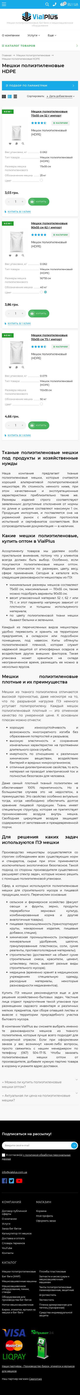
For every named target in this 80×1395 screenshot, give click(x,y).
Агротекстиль (47, 1294)
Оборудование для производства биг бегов (16, 1298)
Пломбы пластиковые (52, 1271)
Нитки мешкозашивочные (17, 1304)
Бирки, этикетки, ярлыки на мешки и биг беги (19, 1311)
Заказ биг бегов (11, 1228)
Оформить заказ (46, 1220)
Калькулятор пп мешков (16, 1233)
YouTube (7, 1248)
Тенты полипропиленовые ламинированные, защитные (56, 1289)
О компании (9, 1218)
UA (76, 4)
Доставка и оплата (13, 1238)
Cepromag (35, 1378)
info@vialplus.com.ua (14, 1172)
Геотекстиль (46, 1299)
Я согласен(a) (36, 1157)
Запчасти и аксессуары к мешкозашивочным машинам (54, 1279)
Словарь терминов (13, 1243)
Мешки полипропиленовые (33, 55)
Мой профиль (44, 1215)
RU (70, 4)
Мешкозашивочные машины (19, 1281)
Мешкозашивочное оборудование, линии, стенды (15, 1289)
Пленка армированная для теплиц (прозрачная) (55, 1306)
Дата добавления (60, 96)
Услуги (6, 1223)
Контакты (7, 1253)
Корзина (41, 1211)
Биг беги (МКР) (11, 1276)
